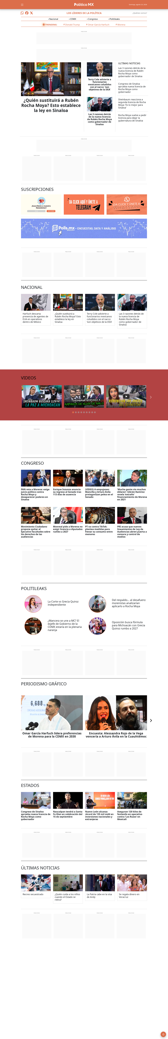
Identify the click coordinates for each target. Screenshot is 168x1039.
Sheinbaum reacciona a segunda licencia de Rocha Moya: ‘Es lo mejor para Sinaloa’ (132, 103)
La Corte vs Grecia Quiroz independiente (63, 603)
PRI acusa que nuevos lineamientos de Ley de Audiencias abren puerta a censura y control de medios (132, 531)
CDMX (73, 19)
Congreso (93, 19)
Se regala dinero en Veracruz (129, 896)
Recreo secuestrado (33, 894)
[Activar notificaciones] (163, 1034)
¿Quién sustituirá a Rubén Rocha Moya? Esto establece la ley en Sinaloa (51, 105)
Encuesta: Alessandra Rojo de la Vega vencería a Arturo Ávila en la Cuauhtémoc (116, 734)
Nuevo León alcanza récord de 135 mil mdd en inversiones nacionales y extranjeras (99, 815)
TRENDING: (51, 24)
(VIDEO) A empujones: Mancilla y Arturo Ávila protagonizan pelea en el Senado (99, 493)
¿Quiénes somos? (140, 13)
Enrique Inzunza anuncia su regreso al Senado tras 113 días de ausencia (67, 492)
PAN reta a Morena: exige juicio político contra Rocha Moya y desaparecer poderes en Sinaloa (35, 494)
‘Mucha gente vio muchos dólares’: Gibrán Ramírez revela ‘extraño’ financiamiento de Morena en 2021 (132, 494)
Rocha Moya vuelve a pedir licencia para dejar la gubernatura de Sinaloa (132, 118)
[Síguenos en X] (31, 13)
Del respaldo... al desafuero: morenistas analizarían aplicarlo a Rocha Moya (129, 603)
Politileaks (115, 19)
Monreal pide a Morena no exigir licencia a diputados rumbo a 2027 (68, 529)
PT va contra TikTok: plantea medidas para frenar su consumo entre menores (99, 530)
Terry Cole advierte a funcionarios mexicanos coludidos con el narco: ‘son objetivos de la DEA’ (99, 84)
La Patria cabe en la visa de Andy (99, 896)
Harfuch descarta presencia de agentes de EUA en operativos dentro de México (35, 317)
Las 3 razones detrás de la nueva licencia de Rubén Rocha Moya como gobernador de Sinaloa (99, 119)
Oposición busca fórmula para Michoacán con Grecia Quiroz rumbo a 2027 (128, 625)
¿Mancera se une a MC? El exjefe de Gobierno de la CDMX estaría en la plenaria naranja (65, 625)
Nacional (53, 19)
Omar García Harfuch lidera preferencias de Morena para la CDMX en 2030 (51, 734)
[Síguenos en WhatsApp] (22, 13)
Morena (121, 24)
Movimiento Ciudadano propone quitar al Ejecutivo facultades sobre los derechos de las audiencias (35, 531)
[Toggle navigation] (22, 4)
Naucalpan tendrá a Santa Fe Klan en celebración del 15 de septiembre (67, 814)
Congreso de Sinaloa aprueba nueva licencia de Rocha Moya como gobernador (132, 87)
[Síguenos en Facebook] (26, 13)
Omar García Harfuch (98, 24)
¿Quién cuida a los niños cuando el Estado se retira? (67, 897)
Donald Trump (72, 24)
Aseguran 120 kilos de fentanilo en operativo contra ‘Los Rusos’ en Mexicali (129, 815)
